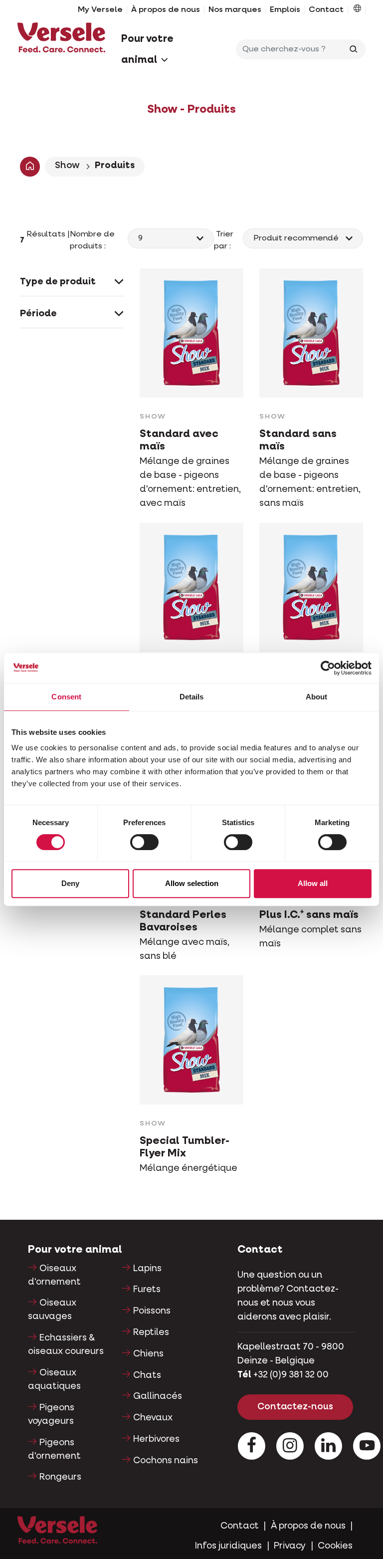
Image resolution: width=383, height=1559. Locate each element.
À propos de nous (165, 10)
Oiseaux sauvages (52, 1310)
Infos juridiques (228, 1546)
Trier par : (224, 240)
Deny (70, 883)
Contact (326, 10)
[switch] (144, 842)
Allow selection (191, 883)
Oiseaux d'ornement (54, 1275)
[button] (357, 10)
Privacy (290, 1546)
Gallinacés (157, 1396)
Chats (147, 1375)
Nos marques (234, 10)
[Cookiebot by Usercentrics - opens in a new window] (328, 668)
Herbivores (156, 1439)
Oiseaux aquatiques (54, 1379)
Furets (147, 1289)
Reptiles (151, 1332)
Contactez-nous (295, 1406)
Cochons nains (165, 1460)
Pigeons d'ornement (54, 1449)
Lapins (147, 1268)
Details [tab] (192, 696)
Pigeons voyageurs (51, 1414)
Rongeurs (60, 1477)
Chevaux (153, 1417)
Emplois (285, 10)
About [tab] (317, 696)
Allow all (313, 883)
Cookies (335, 1546)
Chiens (148, 1353)
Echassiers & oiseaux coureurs (66, 1345)
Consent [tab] (66, 696)
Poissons (152, 1311)
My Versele (100, 10)
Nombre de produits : (92, 240)
